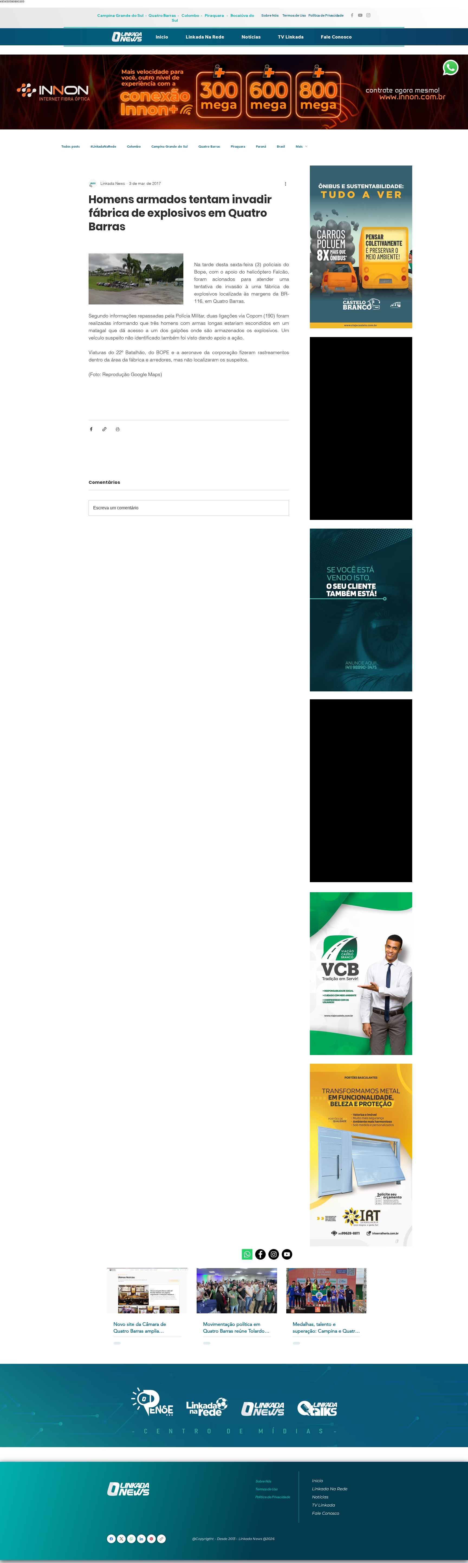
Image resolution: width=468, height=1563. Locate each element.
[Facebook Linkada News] (352, 15)
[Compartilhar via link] (104, 429)
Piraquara (214, 15)
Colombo (190, 15)
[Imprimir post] (117, 429)
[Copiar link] (161, 1539)
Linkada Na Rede (329, 1488)
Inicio (317, 1480)
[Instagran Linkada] (368, 15)
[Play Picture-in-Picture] (395, 512)
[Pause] (316, 512)
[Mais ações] (285, 183)
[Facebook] (260, 1254)
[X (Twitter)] (121, 1539)
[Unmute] (326, 512)
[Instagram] (273, 1254)
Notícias (320, 1497)
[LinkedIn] (141, 1539)
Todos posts (70, 146)
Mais (299, 146)
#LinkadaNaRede (103, 146)
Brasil (281, 146)
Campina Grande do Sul (120, 15)
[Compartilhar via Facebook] (91, 429)
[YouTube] (287, 1254)
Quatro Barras (162, 15)
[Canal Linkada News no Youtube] (360, 15)
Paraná (261, 146)
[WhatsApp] (131, 1539)
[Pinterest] (151, 1539)
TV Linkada (323, 1505)
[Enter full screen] (404, 512)
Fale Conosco (325, 1513)
